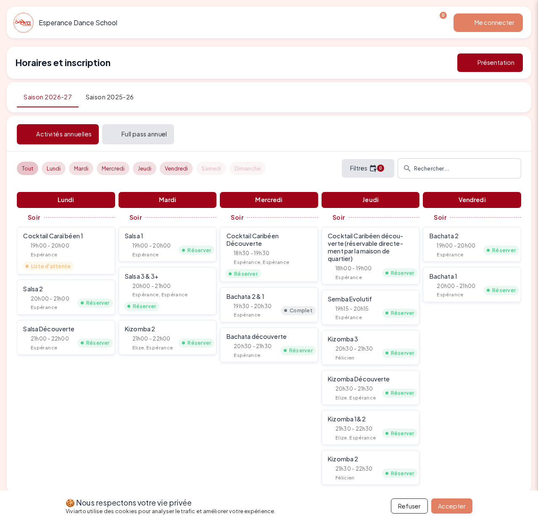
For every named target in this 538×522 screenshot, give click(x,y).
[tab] (48, 97)
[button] (66, 250)
